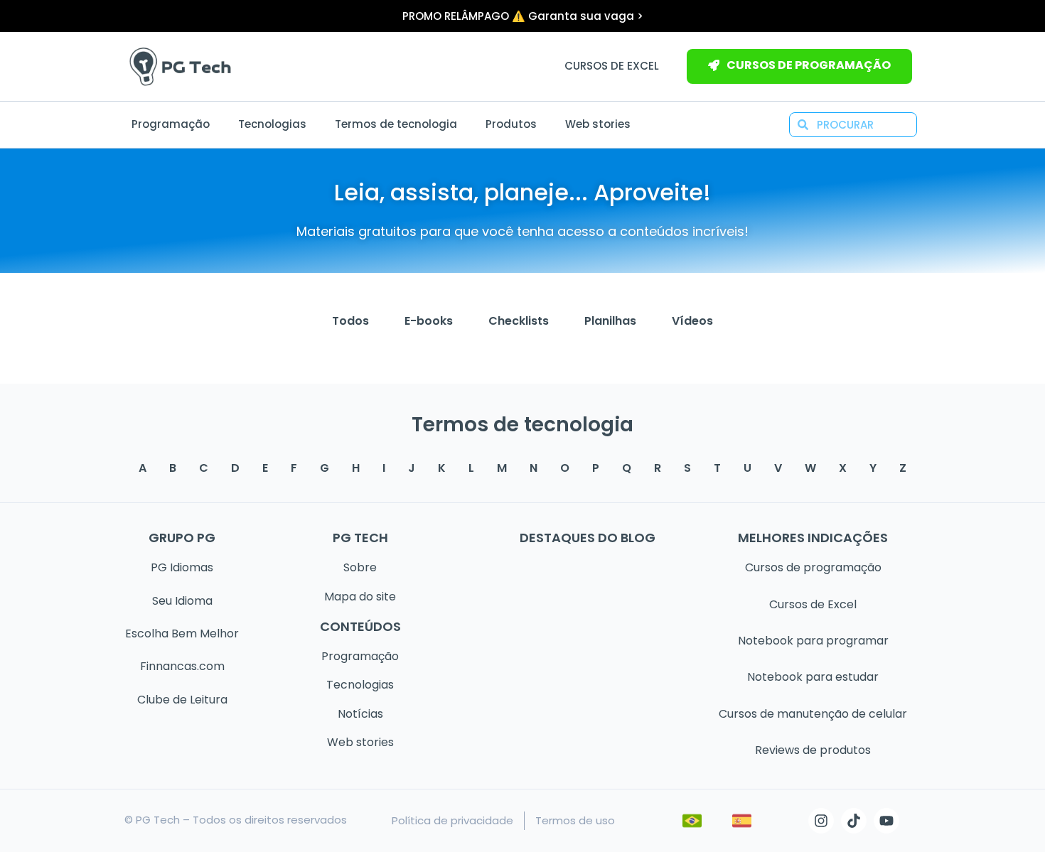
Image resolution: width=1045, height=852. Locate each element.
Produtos (511, 124)
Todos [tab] (350, 321)
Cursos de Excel (611, 65)
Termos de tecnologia (396, 124)
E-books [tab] (428, 321)
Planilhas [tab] (610, 321)
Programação (171, 124)
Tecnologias (272, 124)
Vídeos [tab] (692, 321)
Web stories (598, 124)
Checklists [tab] (518, 321)
